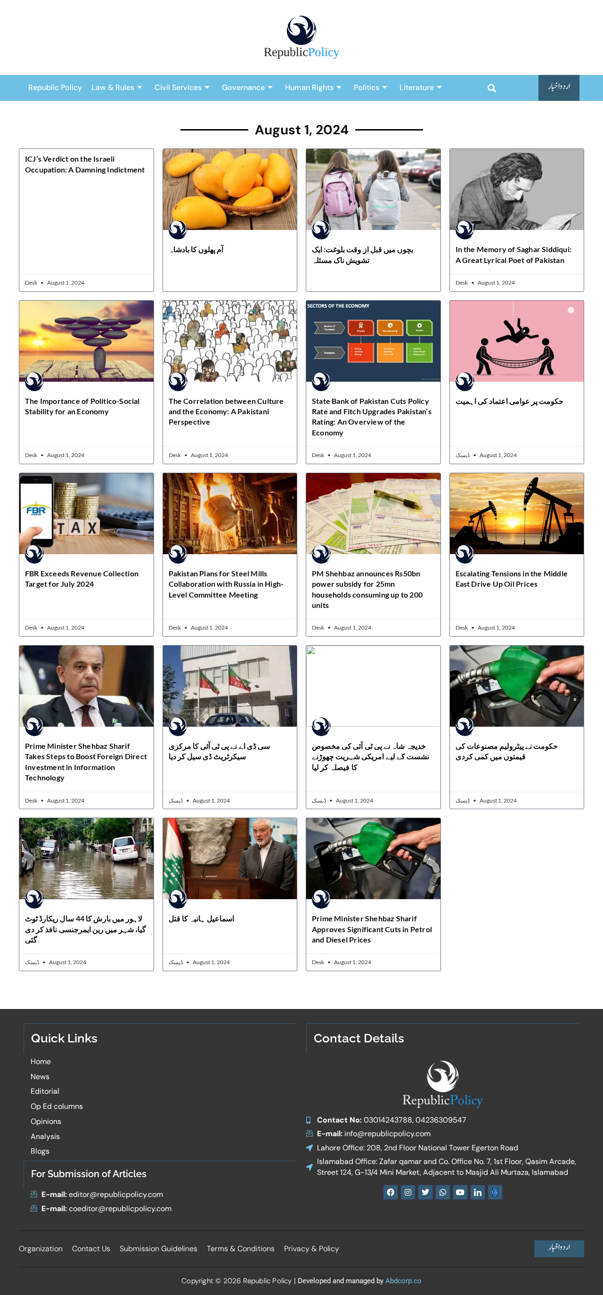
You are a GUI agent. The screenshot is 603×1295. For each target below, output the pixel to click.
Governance (243, 87)
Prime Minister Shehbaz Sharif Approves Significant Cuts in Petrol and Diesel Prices (372, 929)
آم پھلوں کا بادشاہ (196, 249)
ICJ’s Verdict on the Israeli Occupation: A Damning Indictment (85, 163)
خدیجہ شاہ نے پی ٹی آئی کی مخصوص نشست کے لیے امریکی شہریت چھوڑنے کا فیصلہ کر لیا (370, 756)
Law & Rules (112, 87)
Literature (416, 87)
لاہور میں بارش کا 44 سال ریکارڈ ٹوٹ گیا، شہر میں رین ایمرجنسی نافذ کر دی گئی (85, 929)
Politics (366, 87)
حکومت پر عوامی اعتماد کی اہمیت (510, 400)
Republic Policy (55, 87)
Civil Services (178, 87)
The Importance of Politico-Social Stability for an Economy (82, 406)
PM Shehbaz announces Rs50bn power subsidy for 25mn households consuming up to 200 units (367, 589)
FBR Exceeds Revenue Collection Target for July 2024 (82, 578)
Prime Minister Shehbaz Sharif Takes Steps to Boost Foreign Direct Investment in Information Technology (86, 761)
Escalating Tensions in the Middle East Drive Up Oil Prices (512, 578)
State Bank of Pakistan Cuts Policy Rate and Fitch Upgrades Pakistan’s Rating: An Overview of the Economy (372, 416)
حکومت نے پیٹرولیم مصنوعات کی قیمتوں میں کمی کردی (507, 751)
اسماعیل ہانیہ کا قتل (202, 918)
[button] (491, 88)
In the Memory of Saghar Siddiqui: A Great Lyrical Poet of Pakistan (514, 254)
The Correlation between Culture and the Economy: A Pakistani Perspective (226, 411)
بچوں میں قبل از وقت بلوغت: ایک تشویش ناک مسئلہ (362, 254)
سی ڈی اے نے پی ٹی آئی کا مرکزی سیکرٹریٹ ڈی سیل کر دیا (219, 751)
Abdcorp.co (403, 1281)
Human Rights (309, 87)
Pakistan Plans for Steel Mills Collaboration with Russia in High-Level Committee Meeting (226, 584)
